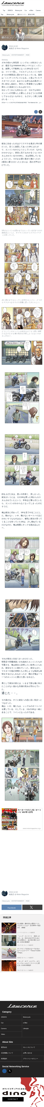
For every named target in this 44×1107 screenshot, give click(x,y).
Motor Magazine (23, 48)
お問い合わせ (27, 1053)
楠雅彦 (11, 48)
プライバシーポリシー (30, 1058)
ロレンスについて (29, 1047)
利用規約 (4, 1058)
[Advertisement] (18, 845)
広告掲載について (7, 1053)
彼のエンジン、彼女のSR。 (17, 37)
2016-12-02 (13, 46)
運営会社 (4, 1047)
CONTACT (13, 1099)
